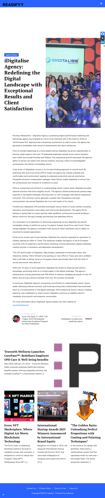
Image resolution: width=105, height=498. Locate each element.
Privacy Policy (45, 488)
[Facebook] (102, 34)
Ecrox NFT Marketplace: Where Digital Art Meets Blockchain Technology (18, 433)
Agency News (11, 55)
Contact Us (31, 488)
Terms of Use (60, 488)
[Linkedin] (102, 42)
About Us (73, 488)
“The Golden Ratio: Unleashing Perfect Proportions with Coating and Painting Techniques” (86, 433)
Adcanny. (69, 493)
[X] (102, 38)
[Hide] (104, 46)
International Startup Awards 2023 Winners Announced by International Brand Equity (51, 433)
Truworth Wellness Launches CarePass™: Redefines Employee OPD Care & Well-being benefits (26, 355)
